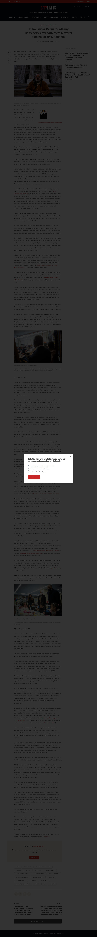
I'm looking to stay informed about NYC (39, 470)
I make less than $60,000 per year (38, 471)
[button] (70, 456)
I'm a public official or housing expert (39, 468)
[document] (48, 468)
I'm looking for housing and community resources (42, 466)
